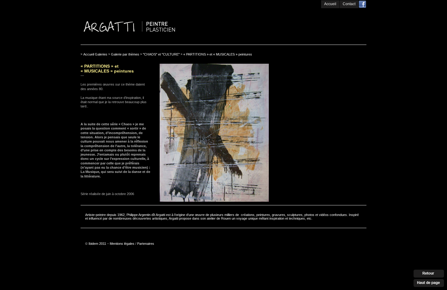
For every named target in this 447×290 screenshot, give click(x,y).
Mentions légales (122, 243)
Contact (349, 4)
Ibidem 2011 (97, 243)
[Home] (154, 10)
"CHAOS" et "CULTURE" (161, 54)
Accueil (330, 4)
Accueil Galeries (95, 54)
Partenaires (145, 243)
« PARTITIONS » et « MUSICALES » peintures (217, 54)
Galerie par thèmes (125, 54)
